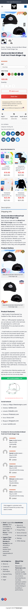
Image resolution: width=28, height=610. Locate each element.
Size (2, 64)
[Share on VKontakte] (3, 139)
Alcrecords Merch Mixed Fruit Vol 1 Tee (6, 195)
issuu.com (10, 417)
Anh (13, 129)
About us (5, 564)
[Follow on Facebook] (2, 599)
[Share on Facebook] (8, 133)
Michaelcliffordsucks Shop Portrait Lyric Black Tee (20, 169)
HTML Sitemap (21, 541)
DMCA (4, 577)
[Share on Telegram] (17, 139)
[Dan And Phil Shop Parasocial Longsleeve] (21, 185)
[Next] (24, 24)
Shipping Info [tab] (6, 211)
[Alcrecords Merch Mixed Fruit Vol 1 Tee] (7, 185)
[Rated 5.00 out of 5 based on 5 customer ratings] (14, 61)
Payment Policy (7, 574)
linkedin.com (13, 411)
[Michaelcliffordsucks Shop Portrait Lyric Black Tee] (21, 158)
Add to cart (15, 91)
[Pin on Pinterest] (22, 133)
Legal (4, 579)
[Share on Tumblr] (13, 139)
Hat (12, 126)
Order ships (14, 118)
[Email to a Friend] (17, 133)
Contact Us (6, 566)
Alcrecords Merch (8, 129)
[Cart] (25, 6)
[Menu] (2, 6)
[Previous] (3, 24)
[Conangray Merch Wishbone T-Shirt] (7, 158)
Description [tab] (5, 207)
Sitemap (19, 538)
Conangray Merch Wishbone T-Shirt (6, 168)
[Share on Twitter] (13, 133)
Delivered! (24, 118)
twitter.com (13, 408)
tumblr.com (12, 424)
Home (3, 47)
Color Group (4, 71)
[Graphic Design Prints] (14, 6)
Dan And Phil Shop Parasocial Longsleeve (21, 195)
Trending (8, 47)
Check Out (14, 96)
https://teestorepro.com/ (18, 404)
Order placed (4, 118)
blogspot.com (14, 421)
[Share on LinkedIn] (8, 139)
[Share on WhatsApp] (3, 133)
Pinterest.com (14, 414)
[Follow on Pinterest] (5, 599)
